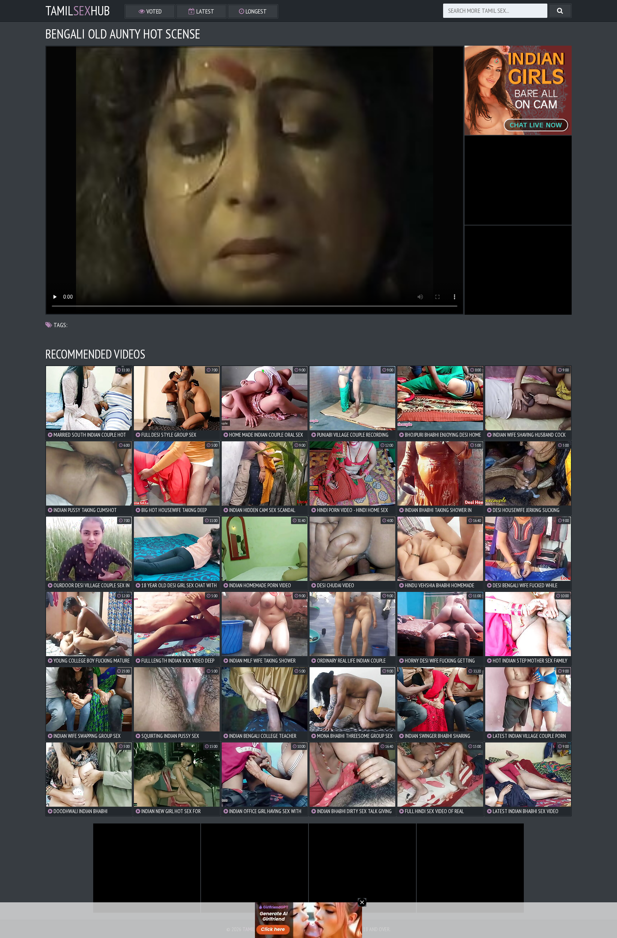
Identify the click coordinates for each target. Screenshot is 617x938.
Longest (255, 11)
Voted (153, 11)
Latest (204, 11)
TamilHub (77, 11)
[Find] (560, 11)
